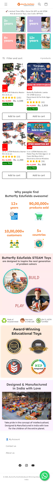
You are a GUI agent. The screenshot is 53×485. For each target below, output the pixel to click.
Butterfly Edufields (16, 477)
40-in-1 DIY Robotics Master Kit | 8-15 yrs (13, 93)
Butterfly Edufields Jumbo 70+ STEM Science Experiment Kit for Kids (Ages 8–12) (38, 95)
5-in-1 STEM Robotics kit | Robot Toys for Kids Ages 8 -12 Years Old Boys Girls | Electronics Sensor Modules (38, 155)
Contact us (11, 446)
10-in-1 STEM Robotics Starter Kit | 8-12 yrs (14, 152)
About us (10, 452)
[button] (6, 4)
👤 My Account (13, 439)
